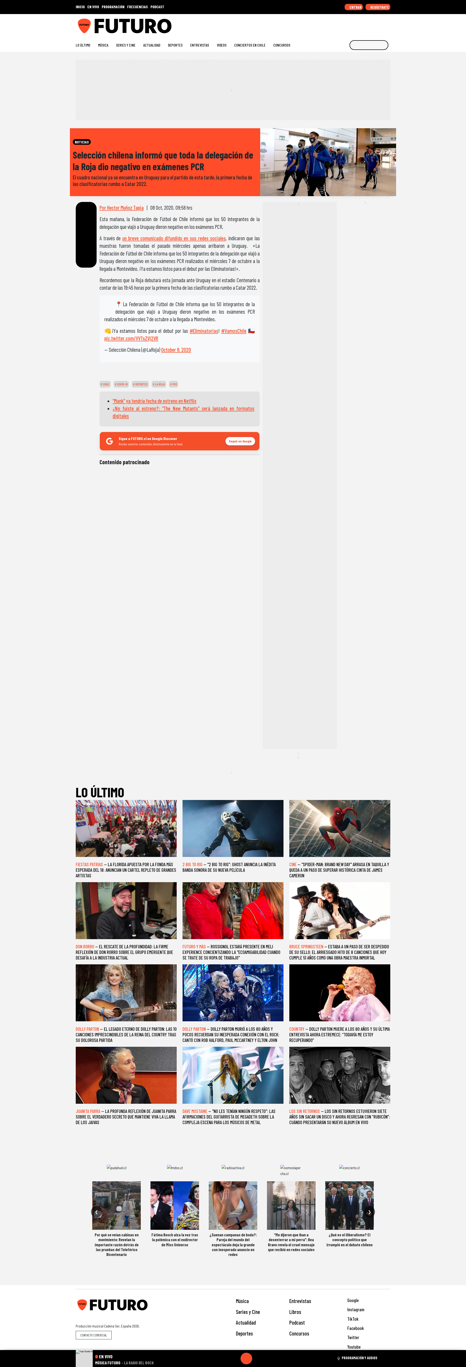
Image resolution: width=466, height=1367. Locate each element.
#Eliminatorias (204, 331)
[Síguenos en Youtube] (372, 24)
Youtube (353, 1347)
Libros (295, 1312)
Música (103, 45)
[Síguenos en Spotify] (380, 24)
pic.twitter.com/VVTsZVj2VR (131, 338)
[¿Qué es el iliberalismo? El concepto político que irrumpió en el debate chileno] (349, 1205)
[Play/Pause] (246, 1358)
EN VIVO (93, 6)
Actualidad (151, 45)
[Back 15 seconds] (235, 1358)
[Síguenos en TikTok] (349, 24)
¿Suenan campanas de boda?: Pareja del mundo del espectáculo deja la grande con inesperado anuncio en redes (233, 1244)
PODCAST (157, 6)
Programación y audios (359, 1358)
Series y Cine (125, 45)
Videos (221, 45)
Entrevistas (199, 45)
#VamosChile (233, 331)
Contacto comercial (93, 1335)
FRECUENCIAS (137, 6)
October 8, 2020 (176, 349)
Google (352, 1300)
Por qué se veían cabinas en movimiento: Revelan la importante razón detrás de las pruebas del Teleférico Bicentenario (117, 1244)
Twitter (352, 1337)
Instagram (355, 1309)
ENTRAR (355, 7)
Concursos (281, 45)
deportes (141, 384)
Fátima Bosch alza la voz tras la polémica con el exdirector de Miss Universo (174, 1239)
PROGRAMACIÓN (113, 6)
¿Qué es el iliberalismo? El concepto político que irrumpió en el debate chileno (349, 1239)
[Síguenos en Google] (333, 24)
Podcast (297, 1322)
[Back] (223, 1358)
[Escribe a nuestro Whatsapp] (388, 24)
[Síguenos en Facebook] (357, 24)
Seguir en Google (240, 441)
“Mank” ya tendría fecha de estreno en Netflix (154, 401)
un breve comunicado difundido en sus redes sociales (174, 238)
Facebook (355, 1328)
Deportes (175, 45)
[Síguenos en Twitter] (364, 24)
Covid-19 (122, 384)
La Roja (160, 384)
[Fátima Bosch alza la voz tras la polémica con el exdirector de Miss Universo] (174, 1205)
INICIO (80, 6)
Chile (105, 384)
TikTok (352, 1319)
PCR (174, 384)
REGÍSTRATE (379, 7)
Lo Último (83, 45)
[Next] (269, 1358)
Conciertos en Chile (250, 45)
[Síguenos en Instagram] (341, 24)
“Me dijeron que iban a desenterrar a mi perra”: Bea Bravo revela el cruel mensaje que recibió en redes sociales (291, 1242)
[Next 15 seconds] (258, 1358)
